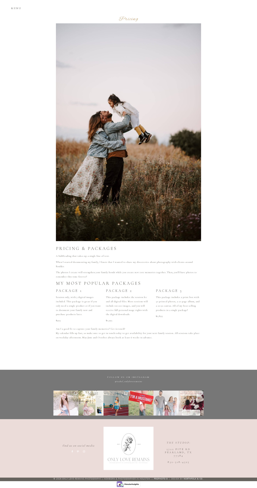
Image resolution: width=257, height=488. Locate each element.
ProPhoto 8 (161, 478)
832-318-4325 (178, 462)
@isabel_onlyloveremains (128, 381)
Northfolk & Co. (193, 478)
